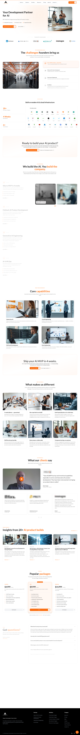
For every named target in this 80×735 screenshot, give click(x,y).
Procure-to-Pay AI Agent (53, 721)
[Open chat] (77, 732)
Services (21, 2)
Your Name (46, 672)
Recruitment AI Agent (53, 719)
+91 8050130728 (4, 683)
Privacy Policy (67, 721)
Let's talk (40, 613)
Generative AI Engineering (38, 718)
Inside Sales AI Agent (53, 715)
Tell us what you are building (49, 685)
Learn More (5, 196)
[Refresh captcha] (59, 696)
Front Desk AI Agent (53, 713)
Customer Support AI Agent (54, 717)
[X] (74, 731)
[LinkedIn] (71, 731)
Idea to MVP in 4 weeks (38, 713)
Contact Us (54, 2)
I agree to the (51, 698)
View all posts (73, 529)
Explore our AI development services (46, 148)
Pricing (44, 2)
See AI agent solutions (45, 366)
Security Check (47, 693)
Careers (65, 719)
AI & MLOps (36, 720)
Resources (39, 2)
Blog (65, 717)
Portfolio (33, 2)
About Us (49, 2)
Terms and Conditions (54, 698)
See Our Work (20, 26)
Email (45, 676)
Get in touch (5, 637)
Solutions (27, 2)
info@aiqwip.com (28, 683)
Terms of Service (67, 723)
